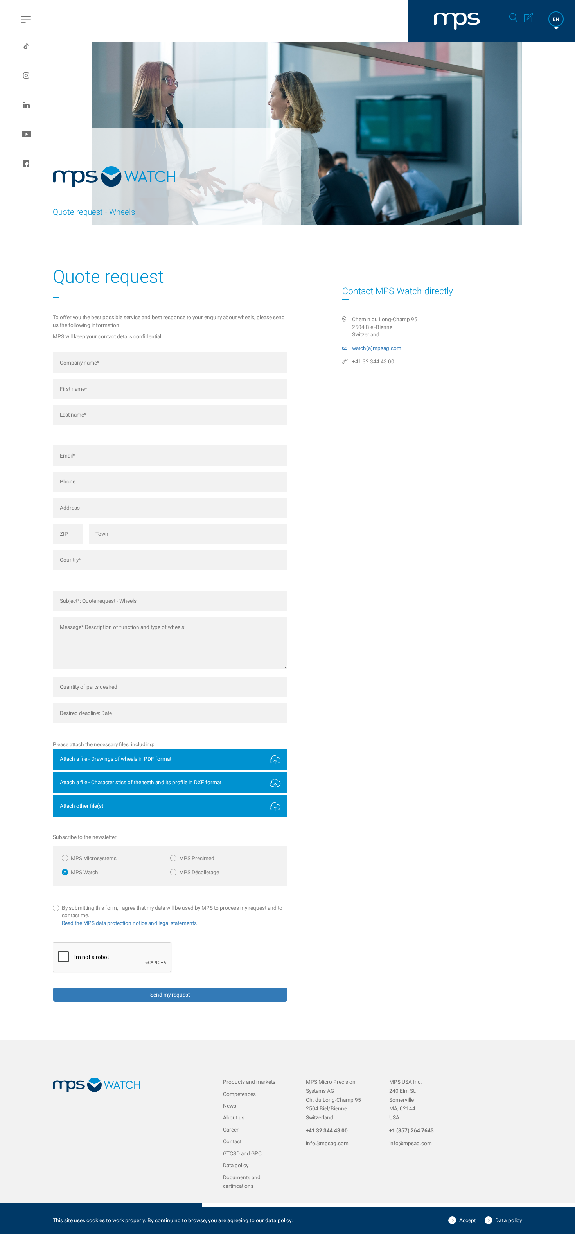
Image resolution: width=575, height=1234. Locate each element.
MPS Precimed (196, 858)
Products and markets (249, 1082)
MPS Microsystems (94, 858)
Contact (232, 1141)
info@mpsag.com (327, 1143)
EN (556, 19)
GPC (256, 1153)
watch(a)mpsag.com (376, 348)
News (229, 1106)
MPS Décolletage (199, 872)
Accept (467, 1220)
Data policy (235, 1165)
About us (233, 1117)
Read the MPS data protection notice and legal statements (129, 923)
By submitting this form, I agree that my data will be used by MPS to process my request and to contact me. (172, 912)
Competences (239, 1094)
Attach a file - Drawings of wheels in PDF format (115, 759)
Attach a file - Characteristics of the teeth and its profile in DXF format (140, 782)
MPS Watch (84, 872)
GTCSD (232, 1153)
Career (231, 1129)
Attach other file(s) (82, 806)
